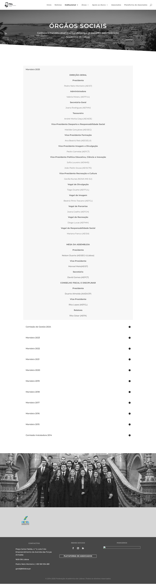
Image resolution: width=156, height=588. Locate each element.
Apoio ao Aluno (99, 5)
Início (49, 5)
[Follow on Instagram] (78, 548)
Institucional (70, 5)
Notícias (58, 5)
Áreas (84, 5)
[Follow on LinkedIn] (83, 548)
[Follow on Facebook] (73, 548)
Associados (116, 5)
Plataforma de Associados (135, 5)
